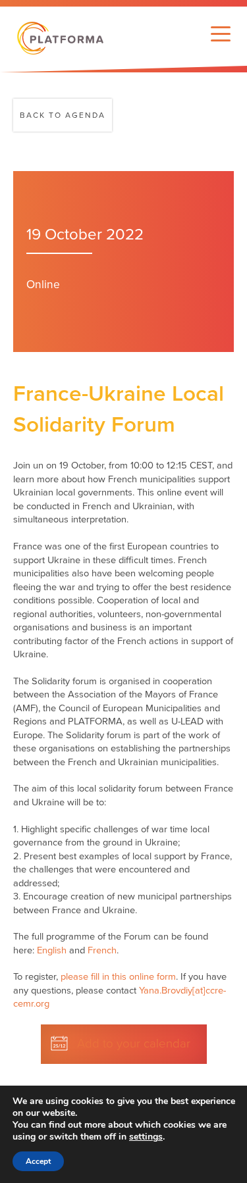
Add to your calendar (133, 1043)
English (52, 950)
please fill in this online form (118, 976)
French (102, 950)
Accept (38, 1161)
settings (146, 1137)
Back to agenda (62, 115)
